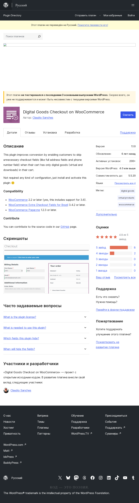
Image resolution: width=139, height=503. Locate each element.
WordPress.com (14, 444)
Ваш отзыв (103, 277)
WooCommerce (18, 199)
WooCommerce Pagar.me (24, 210)
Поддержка (128, 132)
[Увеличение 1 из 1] (84, 249)
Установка (50, 132)
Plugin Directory (12, 15)
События (110, 421)
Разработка (72, 132)
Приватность (12, 433)
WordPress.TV (81, 433)
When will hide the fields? (19, 349)
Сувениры (113, 433)
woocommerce (126, 204)
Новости (9, 421)
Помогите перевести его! (93, 25)
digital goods (127, 191)
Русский (16, 478)
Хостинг (8, 427)
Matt (8, 450)
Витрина (42, 415)
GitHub (65, 226)
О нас (7, 415)
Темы (40, 421)
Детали (12, 132)
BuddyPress (12, 462)
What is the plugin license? (19, 317)
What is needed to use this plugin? (24, 327)
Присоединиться (116, 415)
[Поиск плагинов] (39, 36)
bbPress (10, 456)
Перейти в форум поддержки (115, 309)
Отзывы (30, 132)
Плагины (43, 427)
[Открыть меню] (133, 5)
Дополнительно (106, 214)
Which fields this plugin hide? (21, 338)
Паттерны (43, 433)
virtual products (126, 198)
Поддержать (115, 427)
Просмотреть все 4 (125, 183)
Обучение (77, 415)
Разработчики (80, 427)
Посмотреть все (125, 277)
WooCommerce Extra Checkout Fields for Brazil (38, 205)
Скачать (128, 114)
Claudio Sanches (43, 117)
